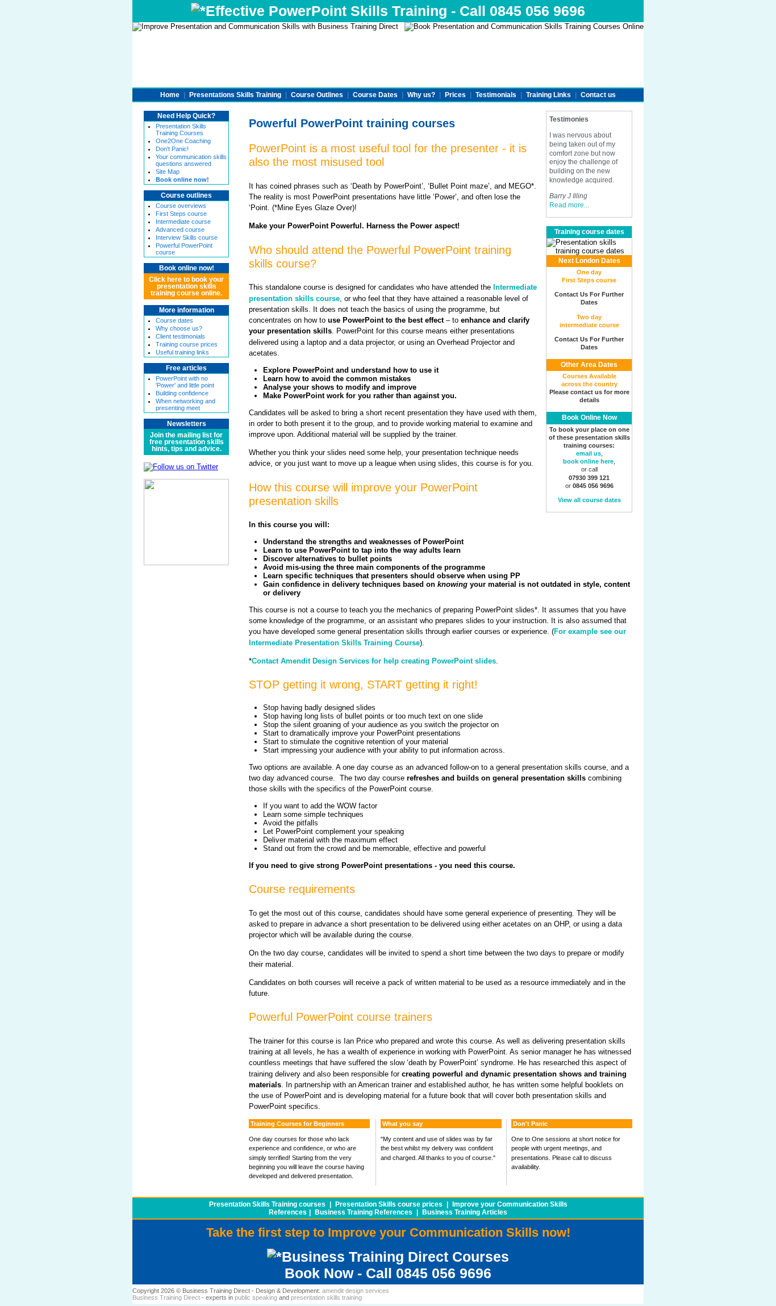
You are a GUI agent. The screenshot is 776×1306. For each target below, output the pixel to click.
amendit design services (355, 1290)
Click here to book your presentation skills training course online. (186, 286)
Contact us (598, 95)
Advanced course (180, 229)
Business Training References (363, 1212)
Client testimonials (180, 336)
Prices (455, 95)
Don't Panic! (172, 148)
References (288, 1212)
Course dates (174, 320)
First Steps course (181, 213)
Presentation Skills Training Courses (181, 129)
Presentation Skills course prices (389, 1204)
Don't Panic (530, 1123)
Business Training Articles (464, 1212)
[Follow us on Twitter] (181, 466)
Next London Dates (589, 260)
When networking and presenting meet (185, 404)
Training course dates (589, 231)
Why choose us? (179, 328)
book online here (588, 461)
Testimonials (495, 95)
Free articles (186, 368)
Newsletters (186, 423)
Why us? (421, 95)
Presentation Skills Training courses (267, 1204)
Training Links (548, 95)
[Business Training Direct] (186, 562)
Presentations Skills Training (235, 95)
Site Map (168, 171)
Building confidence (182, 393)
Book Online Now (589, 417)
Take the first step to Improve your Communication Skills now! (388, 1232)
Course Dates (375, 95)
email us (588, 453)
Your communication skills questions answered (191, 160)
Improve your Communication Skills (510, 1204)
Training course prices (187, 344)
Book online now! (186, 268)
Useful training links (182, 352)
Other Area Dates (589, 364)
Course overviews (181, 205)
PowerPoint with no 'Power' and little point (185, 382)
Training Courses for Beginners (297, 1123)
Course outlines (186, 195)
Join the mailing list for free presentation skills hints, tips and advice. (186, 442)
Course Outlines (317, 95)
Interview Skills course (187, 237)
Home (170, 95)
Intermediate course (183, 221)
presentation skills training (326, 1297)
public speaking (256, 1297)
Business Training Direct (166, 1297)
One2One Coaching (183, 140)
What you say (402, 1123)
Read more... (569, 205)
